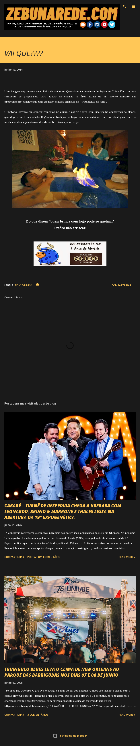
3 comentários (37, 714)
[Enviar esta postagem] (37, 285)
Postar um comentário (43, 557)
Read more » (127, 557)
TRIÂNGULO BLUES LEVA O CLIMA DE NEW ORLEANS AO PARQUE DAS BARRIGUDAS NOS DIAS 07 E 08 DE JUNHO (61, 672)
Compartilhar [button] (121, 285)
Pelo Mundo (23, 285)
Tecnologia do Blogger (72, 735)
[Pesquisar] (124, 6)
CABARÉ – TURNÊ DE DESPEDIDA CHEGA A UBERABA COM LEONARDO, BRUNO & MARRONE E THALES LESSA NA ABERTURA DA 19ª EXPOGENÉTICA (62, 511)
